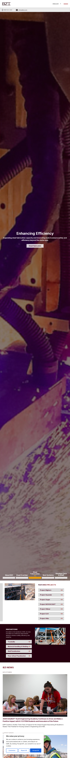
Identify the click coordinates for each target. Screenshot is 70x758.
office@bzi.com (23, 10)
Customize (12, 750)
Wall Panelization (14, 651)
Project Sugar (45, 599)
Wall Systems (40, 245)
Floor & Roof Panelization (17, 656)
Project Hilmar (45, 609)
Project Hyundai (46, 595)
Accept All (36, 750)
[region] (24, 743)
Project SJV (44, 614)
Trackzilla (11, 642)
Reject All (24, 750)
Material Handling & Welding (18, 646)
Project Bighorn (45, 590)
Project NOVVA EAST (48, 604)
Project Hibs (44, 618)
